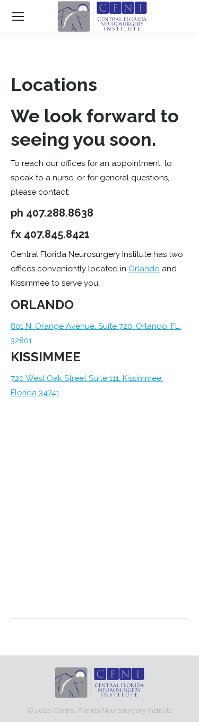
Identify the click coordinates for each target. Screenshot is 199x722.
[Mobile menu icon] (18, 16)
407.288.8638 (59, 212)
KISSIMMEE (46, 356)
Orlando (144, 268)
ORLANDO (42, 304)
